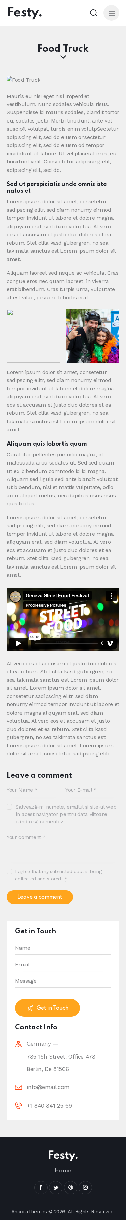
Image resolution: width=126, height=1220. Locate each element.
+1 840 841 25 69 (49, 1105)
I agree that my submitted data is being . (58, 875)
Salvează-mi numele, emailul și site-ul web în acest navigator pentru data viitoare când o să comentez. (66, 814)
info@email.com (48, 1087)
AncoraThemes (29, 1212)
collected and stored (38, 878)
